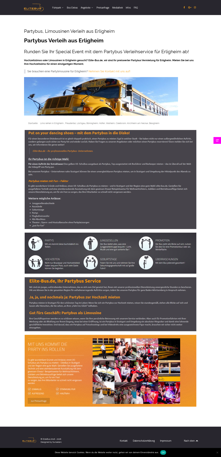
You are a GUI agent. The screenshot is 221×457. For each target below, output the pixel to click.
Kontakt (123, 440)
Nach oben (189, 440)
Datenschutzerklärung (144, 440)
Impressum (165, 440)
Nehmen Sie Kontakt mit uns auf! (109, 71)
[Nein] (217, 452)
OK (163, 452)
